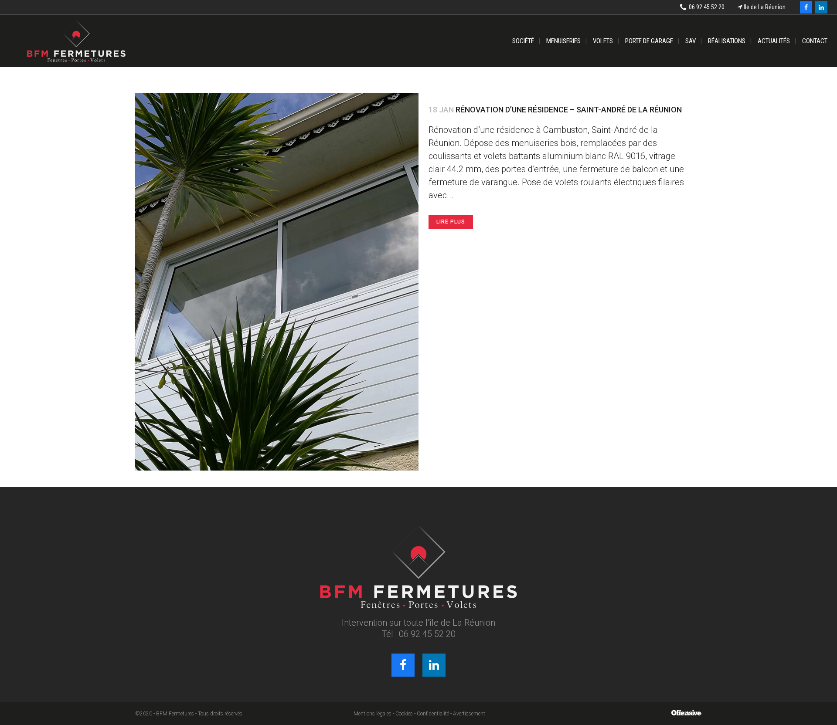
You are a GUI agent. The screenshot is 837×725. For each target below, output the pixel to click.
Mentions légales (372, 714)
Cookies (404, 714)
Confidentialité (433, 714)
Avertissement (469, 714)
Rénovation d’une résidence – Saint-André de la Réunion (569, 109)
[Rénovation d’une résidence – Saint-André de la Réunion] (276, 282)
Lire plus (450, 222)
